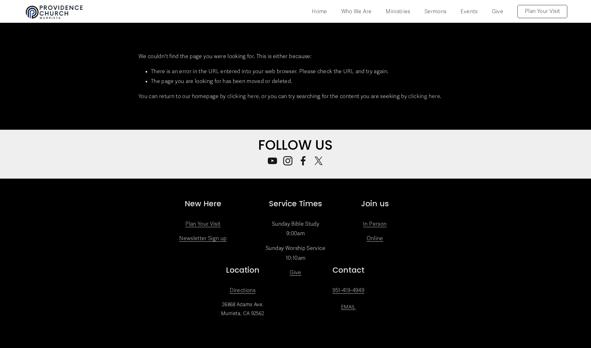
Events (468, 11)
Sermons (435, 11)
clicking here (243, 96)
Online (375, 238)
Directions (242, 290)
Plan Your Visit (542, 11)
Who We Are (356, 11)
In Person (375, 224)
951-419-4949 (348, 290)
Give (497, 11)
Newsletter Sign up (203, 238)
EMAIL (348, 307)
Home (319, 11)
